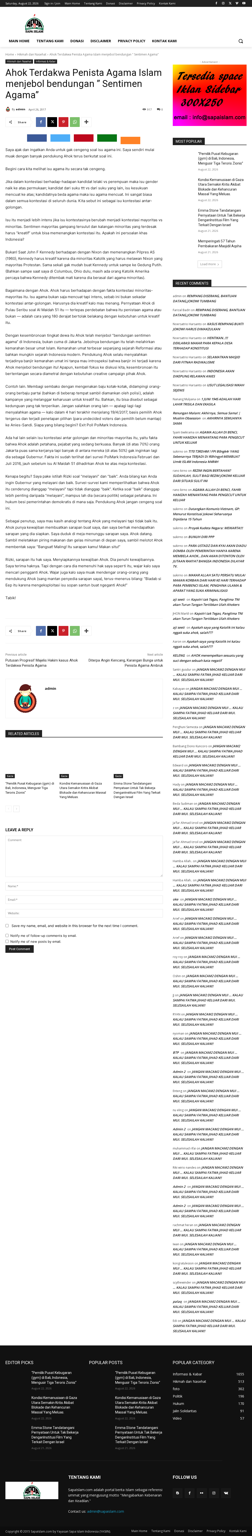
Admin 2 (179, 1071)
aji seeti (179, 599)
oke (175, 899)
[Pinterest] (63, 122)
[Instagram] (223, 3)
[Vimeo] (237, 3)
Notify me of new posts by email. (35, 941)
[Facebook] (216, 3)
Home (9, 54)
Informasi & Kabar (46, 61)
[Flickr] (201, 1493)
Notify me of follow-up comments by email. (43, 936)
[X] (230, 3)
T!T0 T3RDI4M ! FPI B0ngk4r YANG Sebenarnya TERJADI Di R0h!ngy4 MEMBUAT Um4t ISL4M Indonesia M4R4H (206, 456)
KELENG (179, 655)
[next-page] (16, 809)
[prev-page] (8, 809)
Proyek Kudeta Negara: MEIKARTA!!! (215, 528)
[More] (86, 122)
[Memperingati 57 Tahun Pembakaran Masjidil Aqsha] (184, 246)
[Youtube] (244, 3)
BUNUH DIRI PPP (201, 537)
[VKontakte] (226, 1493)
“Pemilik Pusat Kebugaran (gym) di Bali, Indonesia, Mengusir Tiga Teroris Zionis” (29, 788)
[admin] (8, 109)
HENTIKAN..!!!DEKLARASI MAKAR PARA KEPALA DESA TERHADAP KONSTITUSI (202, 343)
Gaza (10, 776)
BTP (176, 1052)
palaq (177, 1301)
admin (20, 109)
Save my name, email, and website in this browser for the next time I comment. (75, 926)
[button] (241, 41)
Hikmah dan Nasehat (31, 54)
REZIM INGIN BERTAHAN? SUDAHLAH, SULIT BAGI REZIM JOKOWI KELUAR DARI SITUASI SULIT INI (209, 475)
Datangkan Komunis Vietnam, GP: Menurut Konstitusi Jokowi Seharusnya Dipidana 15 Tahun (206, 514)
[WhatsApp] (75, 122)
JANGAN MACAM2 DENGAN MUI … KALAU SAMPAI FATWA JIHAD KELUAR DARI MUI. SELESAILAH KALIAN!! (209, 674)
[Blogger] (177, 1493)
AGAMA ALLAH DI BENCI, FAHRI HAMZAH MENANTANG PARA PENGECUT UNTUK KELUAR (208, 437)
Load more (208, 264)
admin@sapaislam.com (105, 1511)
